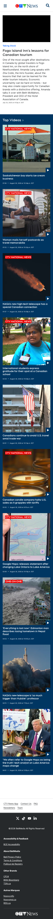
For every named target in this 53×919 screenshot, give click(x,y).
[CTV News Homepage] (26, 6)
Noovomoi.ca (10, 899)
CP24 (6, 876)
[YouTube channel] (29, 818)
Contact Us (26, 803)
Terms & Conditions (13, 860)
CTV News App (11, 803)
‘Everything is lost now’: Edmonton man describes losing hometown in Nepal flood (26, 631)
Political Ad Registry (13, 864)
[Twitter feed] (17, 818)
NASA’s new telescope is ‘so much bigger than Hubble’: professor (22, 697)
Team (20, 807)
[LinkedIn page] (35, 818)
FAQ (36, 803)
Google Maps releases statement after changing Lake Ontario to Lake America (26, 565)
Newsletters (9, 807)
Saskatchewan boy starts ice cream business (24, 177)
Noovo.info (9, 896)
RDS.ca (7, 903)
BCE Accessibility (12, 844)
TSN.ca (7, 883)
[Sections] (5, 6)
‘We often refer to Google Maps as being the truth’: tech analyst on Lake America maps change (26, 762)
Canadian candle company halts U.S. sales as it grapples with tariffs (24, 501)
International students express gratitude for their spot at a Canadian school (25, 371)
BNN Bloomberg (11, 880)
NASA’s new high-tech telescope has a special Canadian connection (25, 305)
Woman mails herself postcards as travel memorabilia (23, 241)
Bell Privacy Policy (12, 857)
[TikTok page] (23, 818)
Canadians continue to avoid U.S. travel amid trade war (26, 437)
